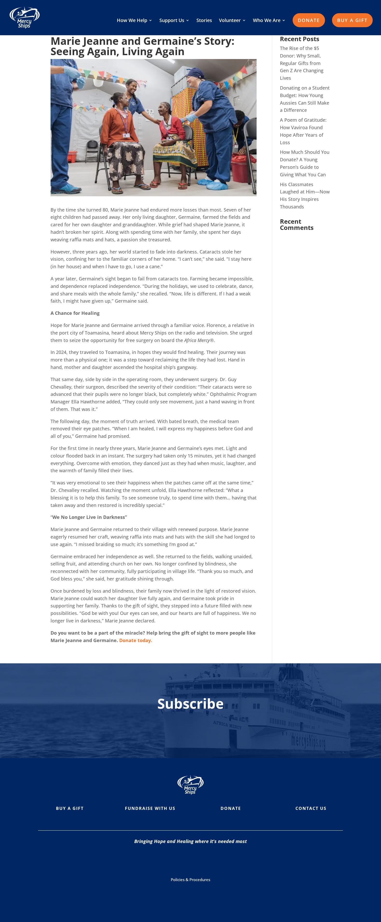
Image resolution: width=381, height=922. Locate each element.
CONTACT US (311, 808)
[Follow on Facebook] (152, 860)
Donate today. (136, 640)
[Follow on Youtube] (194, 860)
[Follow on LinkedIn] (235, 860)
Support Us (171, 20)
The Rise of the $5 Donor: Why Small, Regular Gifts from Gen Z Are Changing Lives (301, 63)
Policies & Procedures (190, 879)
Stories (204, 20)
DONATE (309, 20)
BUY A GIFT (352, 20)
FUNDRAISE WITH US (150, 808)
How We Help (132, 20)
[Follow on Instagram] (173, 860)
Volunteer (230, 20)
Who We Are (266, 20)
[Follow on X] (215, 860)
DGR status (242, 893)
